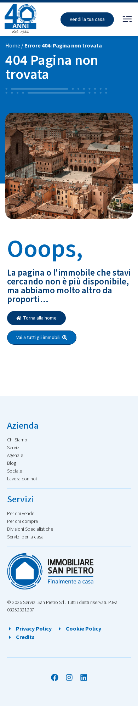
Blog (11, 463)
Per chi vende (20, 513)
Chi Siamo (17, 439)
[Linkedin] (83, 677)
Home (12, 46)
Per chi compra (22, 521)
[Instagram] (69, 677)
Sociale (14, 471)
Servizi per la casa (25, 537)
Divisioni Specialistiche (30, 529)
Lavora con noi (22, 478)
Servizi (14, 447)
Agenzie (15, 455)
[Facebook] (54, 677)
